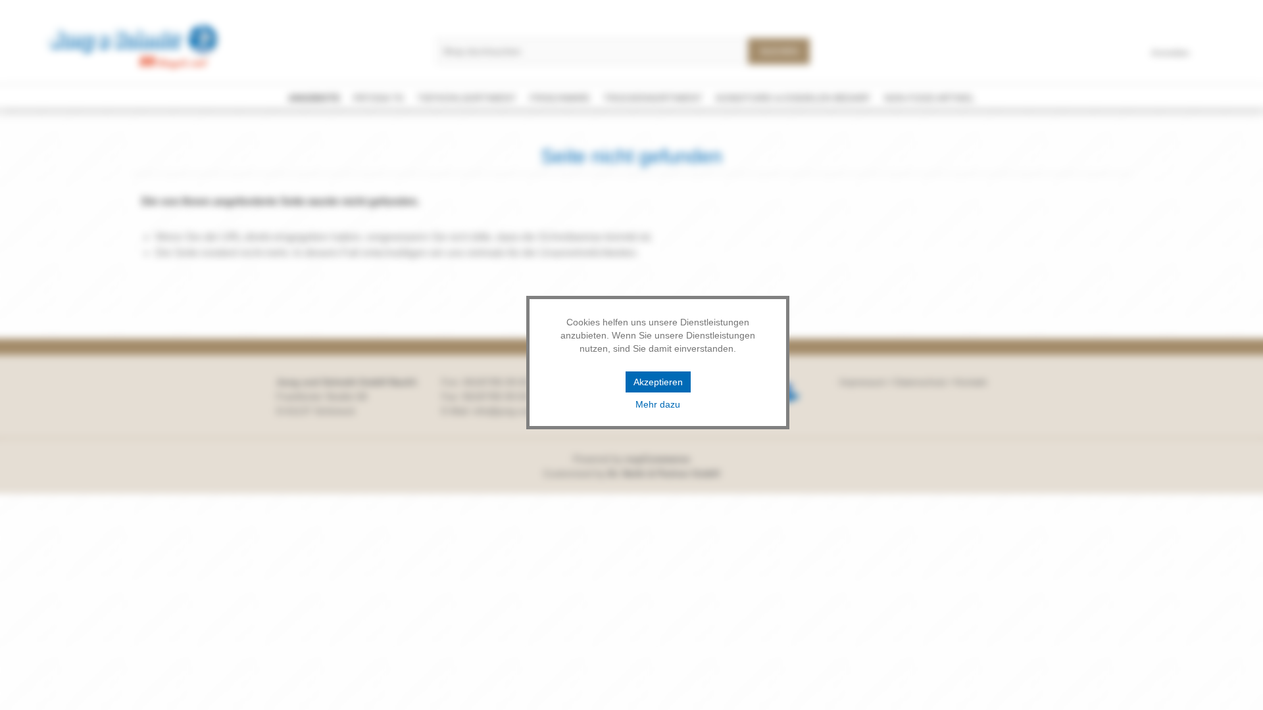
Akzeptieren (658, 382)
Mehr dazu (657, 404)
